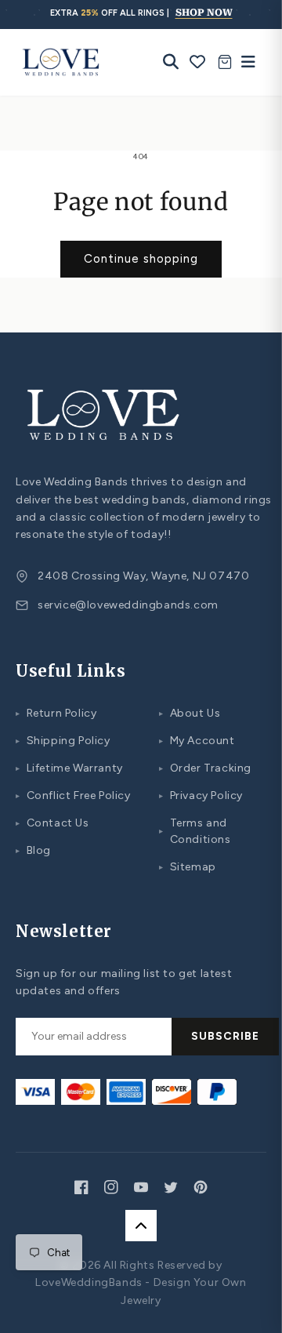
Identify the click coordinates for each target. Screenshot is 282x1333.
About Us (189, 713)
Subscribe (225, 1036)
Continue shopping (141, 259)
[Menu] (244, 62)
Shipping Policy (63, 740)
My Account (197, 740)
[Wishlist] (198, 62)
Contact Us (52, 823)
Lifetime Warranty (69, 768)
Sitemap (187, 867)
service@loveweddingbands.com (128, 605)
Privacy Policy (201, 795)
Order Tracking (205, 768)
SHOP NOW (204, 12)
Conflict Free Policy (73, 795)
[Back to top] (141, 1225)
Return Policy (56, 713)
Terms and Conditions (195, 831)
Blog (33, 850)
